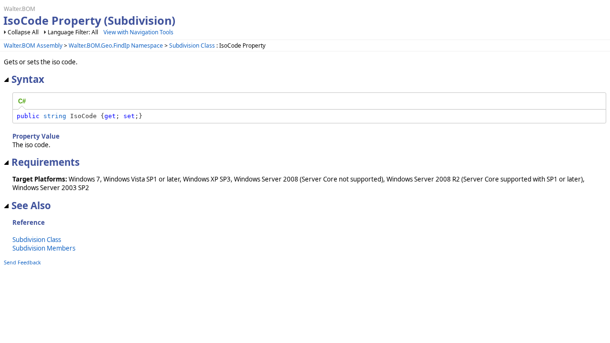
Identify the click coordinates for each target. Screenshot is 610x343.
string (54, 116)
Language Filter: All (73, 32)
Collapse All (23, 32)
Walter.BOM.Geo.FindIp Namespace (116, 45)
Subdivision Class (192, 45)
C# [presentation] (22, 101)
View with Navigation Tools (138, 32)
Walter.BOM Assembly (33, 45)
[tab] (22, 101)
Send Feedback (22, 262)
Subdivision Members (43, 248)
